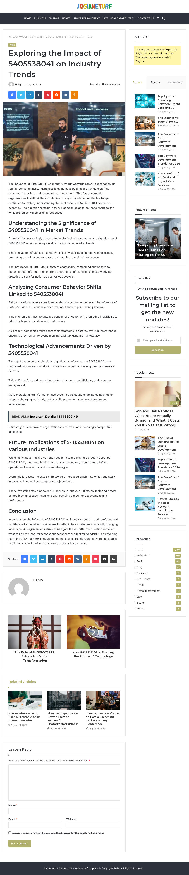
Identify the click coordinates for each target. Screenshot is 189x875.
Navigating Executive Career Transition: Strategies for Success (155, 250)
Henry (18, 84)
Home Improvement (87, 18)
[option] (158, 238)
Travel (140, 608)
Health (67, 18)
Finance (54, 18)
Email (12, 819)
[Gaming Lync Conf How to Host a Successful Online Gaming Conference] (103, 700)
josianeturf (143, 555)
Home (27, 18)
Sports (141, 602)
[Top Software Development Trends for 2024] (145, 161)
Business (40, 18)
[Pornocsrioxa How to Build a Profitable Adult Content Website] (25, 700)
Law (105, 18)
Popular (138, 82)
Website (71, 819)
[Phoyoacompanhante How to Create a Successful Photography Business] (64, 700)
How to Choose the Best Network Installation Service (168, 506)
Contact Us (146, 18)
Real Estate (118, 18)
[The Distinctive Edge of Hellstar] (145, 123)
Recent (155, 82)
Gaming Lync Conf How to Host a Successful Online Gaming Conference (102, 719)
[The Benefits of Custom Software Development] (145, 139)
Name (12, 805)
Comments (175, 82)
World (23, 36)
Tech (131, 18)
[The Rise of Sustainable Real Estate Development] (145, 443)
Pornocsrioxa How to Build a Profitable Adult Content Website (24, 717)
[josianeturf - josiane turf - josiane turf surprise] (94, 6)
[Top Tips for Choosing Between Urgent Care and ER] (145, 101)
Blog (139, 567)
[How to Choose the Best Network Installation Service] (145, 504)
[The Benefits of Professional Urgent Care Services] (145, 179)
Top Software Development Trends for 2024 (169, 159)
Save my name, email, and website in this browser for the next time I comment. (58, 832)
